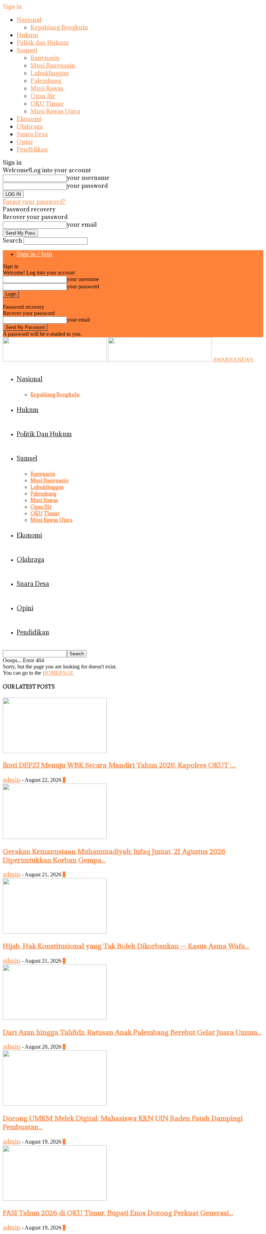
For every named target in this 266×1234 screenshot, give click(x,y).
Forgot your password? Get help (38, 301)
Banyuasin (45, 58)
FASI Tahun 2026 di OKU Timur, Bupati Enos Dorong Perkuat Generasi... (118, 1212)
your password (87, 186)
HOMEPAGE (58, 673)
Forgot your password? (34, 201)
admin (11, 780)
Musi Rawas (46, 88)
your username (88, 178)
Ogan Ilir (42, 96)
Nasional (29, 20)
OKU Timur (47, 103)
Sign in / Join (34, 254)
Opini (25, 142)
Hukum (27, 35)
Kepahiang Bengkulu (59, 27)
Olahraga (30, 126)
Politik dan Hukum (43, 42)
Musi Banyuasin (52, 65)
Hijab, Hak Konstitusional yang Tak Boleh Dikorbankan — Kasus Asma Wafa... (126, 946)
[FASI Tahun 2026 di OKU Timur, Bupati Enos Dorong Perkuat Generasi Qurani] (55, 1199)
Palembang (45, 81)
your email (82, 224)
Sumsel (27, 50)
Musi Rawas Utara (55, 111)
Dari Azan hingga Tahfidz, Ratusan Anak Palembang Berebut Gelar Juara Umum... (132, 1032)
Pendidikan (32, 149)
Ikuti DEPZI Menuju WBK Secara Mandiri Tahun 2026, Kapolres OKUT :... (119, 765)
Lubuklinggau (49, 73)
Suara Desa (32, 134)
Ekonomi (29, 119)
